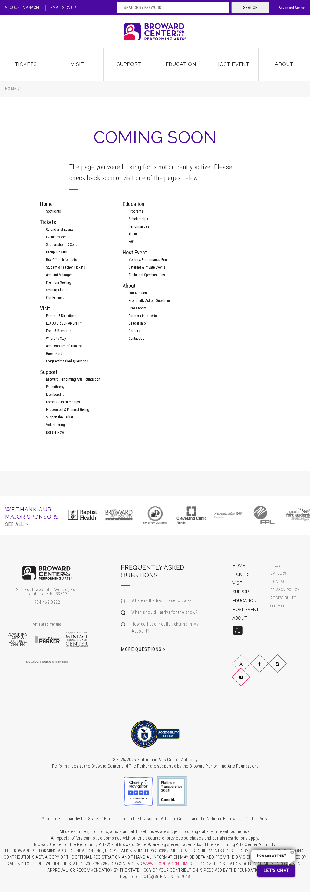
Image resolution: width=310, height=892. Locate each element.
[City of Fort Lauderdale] (155, 515)
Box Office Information (62, 260)
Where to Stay (56, 338)
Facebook (266, 668)
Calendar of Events (60, 229)
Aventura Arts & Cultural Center (17, 639)
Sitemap (277, 606)
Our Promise (55, 298)
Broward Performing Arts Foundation (73, 379)
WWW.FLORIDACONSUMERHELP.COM (177, 864)
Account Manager (23, 7)
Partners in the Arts (143, 316)
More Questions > (143, 649)
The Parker (47, 639)
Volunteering (55, 425)
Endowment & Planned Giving (67, 410)
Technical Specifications (147, 275)
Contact (279, 582)
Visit (77, 64)
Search (250, 7)
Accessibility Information (64, 346)
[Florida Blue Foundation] (228, 515)
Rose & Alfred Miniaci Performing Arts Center (76, 639)
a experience (47, 661)
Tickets (26, 64)
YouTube (248, 681)
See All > (16, 524)
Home (11, 88)
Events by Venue (58, 237)
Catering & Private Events (147, 267)
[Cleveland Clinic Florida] (191, 515)
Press (275, 565)
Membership (55, 394)
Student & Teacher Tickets (65, 267)
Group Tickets (56, 252)
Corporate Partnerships (63, 402)
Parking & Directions (61, 316)
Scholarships (138, 219)
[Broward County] (119, 515)
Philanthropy (55, 387)
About (284, 64)
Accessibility (283, 598)
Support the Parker (59, 417)
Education (181, 64)
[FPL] (264, 515)
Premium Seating (58, 282)
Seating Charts (57, 290)
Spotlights (53, 211)
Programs (136, 211)
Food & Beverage (58, 331)
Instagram (284, 668)
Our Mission (138, 293)
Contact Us (136, 338)
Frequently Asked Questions (67, 361)
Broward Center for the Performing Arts (155, 31)
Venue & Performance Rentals (150, 260)
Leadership (137, 323)
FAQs (132, 242)
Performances (139, 226)
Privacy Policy (285, 590)
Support (129, 64)
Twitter (248, 668)
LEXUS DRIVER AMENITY (64, 323)
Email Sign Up (63, 7)
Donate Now (55, 432)
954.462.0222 (47, 602)
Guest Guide (55, 354)
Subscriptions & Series (62, 245)
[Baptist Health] (82, 515)
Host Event (232, 64)
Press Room (137, 308)
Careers (134, 331)
